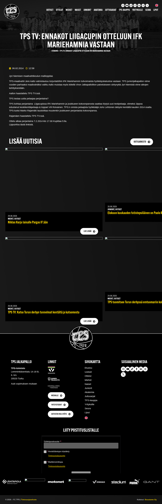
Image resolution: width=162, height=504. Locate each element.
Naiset (78, 10)
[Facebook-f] (135, 5)
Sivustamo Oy (151, 500)
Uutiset (49, 10)
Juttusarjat (110, 10)
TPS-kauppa (124, 10)
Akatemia (98, 10)
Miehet (69, 10)
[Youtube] (127, 5)
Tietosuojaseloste (29, 500)
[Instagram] (123, 5)
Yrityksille (137, 10)
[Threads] (143, 5)
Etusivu (55, 51)
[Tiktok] (131, 5)
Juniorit (87, 10)
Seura (148, 10)
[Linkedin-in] (139, 5)
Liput (155, 10)
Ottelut (59, 10)
